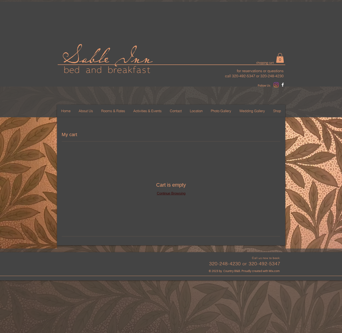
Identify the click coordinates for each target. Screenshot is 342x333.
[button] (280, 58)
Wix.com (274, 271)
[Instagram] (276, 84)
